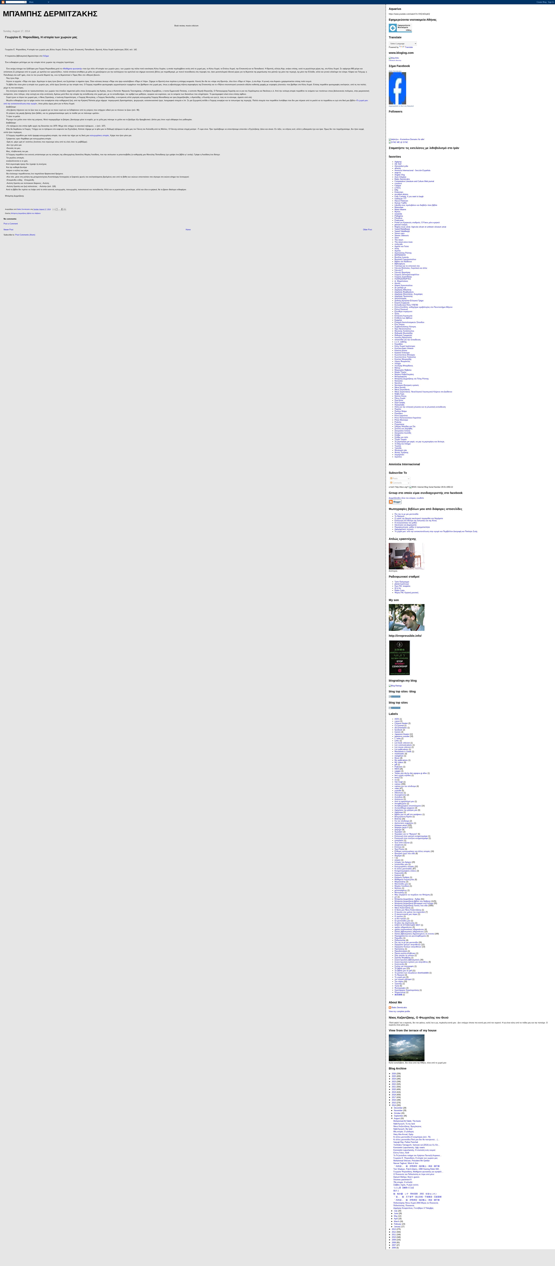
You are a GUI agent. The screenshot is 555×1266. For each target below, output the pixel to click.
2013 (394, 1229)
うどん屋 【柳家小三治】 (404, 1188)
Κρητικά (398, 875)
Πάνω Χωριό (400, 398)
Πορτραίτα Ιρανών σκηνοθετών (408, 944)
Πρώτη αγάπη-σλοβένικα (405, 953)
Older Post (367, 229)
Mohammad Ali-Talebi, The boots (407, 1121)
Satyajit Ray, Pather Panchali (405, 1142)
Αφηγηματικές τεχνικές (404, 529)
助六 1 (396, 1191)
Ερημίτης (398, 320)
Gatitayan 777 (400, 199)
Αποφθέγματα (400, 803)
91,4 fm (398, 588)
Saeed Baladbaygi (402, 229)
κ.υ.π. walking (400, 342)
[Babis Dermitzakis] (397, 104)
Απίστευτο (399, 799)
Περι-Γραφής (400, 402)
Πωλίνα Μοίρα (401, 411)
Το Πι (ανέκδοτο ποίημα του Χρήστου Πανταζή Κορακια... (417, 1155)
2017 (394, 1097)
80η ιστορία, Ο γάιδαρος (403, 1131)
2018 (394, 1095)
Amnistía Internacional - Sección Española (412, 170)
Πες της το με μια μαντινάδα (406, 942)
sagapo (398, 771)
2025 (394, 1076)
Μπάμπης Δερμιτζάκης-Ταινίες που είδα (411, 905)
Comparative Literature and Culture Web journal (414, 181)
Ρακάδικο (399, 413)
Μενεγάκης (399, 892)
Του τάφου (399, 981)
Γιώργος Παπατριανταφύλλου (407, 274)
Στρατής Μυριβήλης (403, 958)
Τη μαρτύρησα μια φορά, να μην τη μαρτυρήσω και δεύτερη (419, 442)
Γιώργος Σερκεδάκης (403, 277)
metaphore (399, 756)
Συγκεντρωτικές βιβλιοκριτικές (407, 960)
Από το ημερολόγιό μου (404, 801)
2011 (394, 1234)
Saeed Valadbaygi (402, 231)
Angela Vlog (400, 175)
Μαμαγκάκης (400, 882)
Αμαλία (398, 251)
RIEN (397, 769)
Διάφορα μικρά (401, 825)
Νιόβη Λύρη (399, 394)
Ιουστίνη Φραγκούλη (403, 337)
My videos (399, 762)
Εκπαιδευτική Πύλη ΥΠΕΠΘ (406, 305)
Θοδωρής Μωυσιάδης (404, 333)
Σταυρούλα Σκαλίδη (403, 433)
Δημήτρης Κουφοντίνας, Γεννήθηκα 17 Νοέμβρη (413, 1208)
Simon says (400, 233)
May (396, 1216)
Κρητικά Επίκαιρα (402, 353)
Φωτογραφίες (400, 988)
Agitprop (398, 162)
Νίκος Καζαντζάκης (403, 908)
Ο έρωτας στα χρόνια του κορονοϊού (410, 912)
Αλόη (397, 248)
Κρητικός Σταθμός (402, 877)
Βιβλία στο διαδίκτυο (403, 261)
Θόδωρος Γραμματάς (403, 335)
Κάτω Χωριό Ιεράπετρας (405, 346)
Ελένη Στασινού (401, 309)
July (396, 1211)
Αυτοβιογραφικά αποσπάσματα (408, 806)
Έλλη (397, 314)
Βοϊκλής (398, 819)
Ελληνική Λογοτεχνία (403, 316)
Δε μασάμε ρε (400, 287)
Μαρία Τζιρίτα (400, 372)
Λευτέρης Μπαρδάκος (404, 366)
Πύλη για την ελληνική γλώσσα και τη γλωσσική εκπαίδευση (420, 407)
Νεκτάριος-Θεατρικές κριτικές (407, 385)
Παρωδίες (399, 938)
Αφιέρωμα (399, 812)
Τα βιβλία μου (400, 968)
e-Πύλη (397, 188)
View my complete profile (399, 1011)
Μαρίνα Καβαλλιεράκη (404, 374)
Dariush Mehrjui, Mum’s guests (406, 1177)
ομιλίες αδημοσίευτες (403, 927)
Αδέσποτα (399, 793)
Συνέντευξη (399, 964)
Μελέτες (398, 888)
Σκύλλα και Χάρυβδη (403, 428)
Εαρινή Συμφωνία (402, 303)
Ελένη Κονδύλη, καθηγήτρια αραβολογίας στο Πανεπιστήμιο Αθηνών (424, 307)
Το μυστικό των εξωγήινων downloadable (412, 973)
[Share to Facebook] (62, 209)
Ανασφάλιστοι (400, 795)
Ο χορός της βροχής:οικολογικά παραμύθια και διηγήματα (419, 518)
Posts (395, 478)
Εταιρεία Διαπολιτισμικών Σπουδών (409, 322)
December (398, 1108)
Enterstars (399, 192)
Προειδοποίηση (401, 951)
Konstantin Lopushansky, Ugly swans (409, 1147)
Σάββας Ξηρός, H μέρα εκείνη (405, 1185)
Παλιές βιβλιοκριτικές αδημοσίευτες (409, 931)
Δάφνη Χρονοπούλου (403, 285)
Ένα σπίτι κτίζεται (402, 843)
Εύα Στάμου (400, 324)
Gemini (397, 732)
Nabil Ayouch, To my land (404, 1124)
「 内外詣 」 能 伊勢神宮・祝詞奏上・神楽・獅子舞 (416, 1166)
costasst (398, 183)
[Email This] (53, 209)
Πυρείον (398, 409)
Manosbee (399, 207)
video (397, 788)
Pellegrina (399, 216)
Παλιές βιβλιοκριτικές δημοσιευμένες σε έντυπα (414, 934)
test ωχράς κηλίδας (403, 775)
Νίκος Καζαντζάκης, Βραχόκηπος (407, 1126)
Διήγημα (398, 830)
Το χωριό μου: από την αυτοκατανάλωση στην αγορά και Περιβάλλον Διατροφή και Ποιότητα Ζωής (436, 531)
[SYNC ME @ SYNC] (398, 142)
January (397, 1227)
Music (397, 758)
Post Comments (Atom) (25, 235)
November (398, 1110)
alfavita (398, 168)
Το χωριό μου (400, 977)
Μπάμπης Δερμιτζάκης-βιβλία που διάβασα (25, 213)
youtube (398, 790)
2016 (394, 1100)
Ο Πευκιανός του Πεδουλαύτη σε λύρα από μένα (413, 1174)
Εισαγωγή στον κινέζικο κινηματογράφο (411, 838)
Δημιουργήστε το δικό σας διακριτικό (401, 106)
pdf (396, 764)
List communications (403, 745)
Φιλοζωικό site (401, 450)
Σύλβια (397, 435)
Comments (397, 483)
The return (399, 240)
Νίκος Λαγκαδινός (402, 389)
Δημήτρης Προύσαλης (404, 296)
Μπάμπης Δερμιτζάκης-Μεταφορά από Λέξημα (414, 903)
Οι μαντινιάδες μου (402, 921)
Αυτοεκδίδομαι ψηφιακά (404, 808)
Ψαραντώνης (400, 992)
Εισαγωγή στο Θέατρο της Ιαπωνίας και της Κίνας (416, 520)
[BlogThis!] (56, 209)
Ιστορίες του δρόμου (403, 862)
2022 (394, 1084)
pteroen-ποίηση (401, 225)
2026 (394, 1073)
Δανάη (397, 283)
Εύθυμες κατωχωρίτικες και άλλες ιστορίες (412, 851)
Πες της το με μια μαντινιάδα (406, 514)
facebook (398, 730)
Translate (409, 47)
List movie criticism (403, 747)
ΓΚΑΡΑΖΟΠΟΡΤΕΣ (403, 279)
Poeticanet (399, 220)
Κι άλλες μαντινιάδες (403, 869)
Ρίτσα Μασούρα (401, 420)
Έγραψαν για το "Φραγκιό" (406, 834)
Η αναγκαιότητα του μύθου (406, 523)
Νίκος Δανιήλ (400, 387)
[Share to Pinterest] (64, 209)
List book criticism (402, 743)
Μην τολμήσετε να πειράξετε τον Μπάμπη (412, 895)
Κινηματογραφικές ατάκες (405, 871)
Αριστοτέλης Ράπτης (403, 253)
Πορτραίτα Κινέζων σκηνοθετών (408, 947)
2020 (394, 1089)
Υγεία (397, 986)
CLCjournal (399, 725)
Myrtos (397, 212)
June (396, 1213)
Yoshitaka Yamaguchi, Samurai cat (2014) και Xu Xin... (416, 1145)
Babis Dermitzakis (395, 71)
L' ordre (398, 738)
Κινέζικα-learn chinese (404, 348)
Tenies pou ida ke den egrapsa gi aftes (411, 773)
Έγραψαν (399, 832)
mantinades (399, 754)
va (396, 780)
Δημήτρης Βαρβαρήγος (404, 292)
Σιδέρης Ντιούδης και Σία (405, 426)
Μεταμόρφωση (401, 376)
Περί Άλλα (399, 400)
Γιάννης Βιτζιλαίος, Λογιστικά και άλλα (411, 268)
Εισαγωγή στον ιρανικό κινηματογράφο (411, 836)
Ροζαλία (398, 422)
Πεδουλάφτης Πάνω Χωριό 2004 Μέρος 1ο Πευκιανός (415, 1203)
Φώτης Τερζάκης (401, 452)
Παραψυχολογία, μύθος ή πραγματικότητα (412, 527)
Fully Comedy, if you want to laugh (409, 196)
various (398, 784)
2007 (394, 1245)
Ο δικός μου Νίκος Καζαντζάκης (408, 910)
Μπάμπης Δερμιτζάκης (50, 14)
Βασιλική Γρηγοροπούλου (405, 259)
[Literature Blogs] (394, 58)
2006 (394, 1248)
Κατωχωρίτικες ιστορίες (404, 866)
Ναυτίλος (398, 383)
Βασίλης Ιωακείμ (402, 257)
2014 (394, 1105)
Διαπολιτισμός (400, 298)
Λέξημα (46, 56)
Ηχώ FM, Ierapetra (402, 586)
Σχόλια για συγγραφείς (404, 966)
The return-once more (403, 242)
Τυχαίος (398, 446)
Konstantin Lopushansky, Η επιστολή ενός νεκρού (414, 1150)
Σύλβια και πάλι (401, 437)
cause (397, 721)
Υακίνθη (398, 448)
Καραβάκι (399, 344)
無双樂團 (398, 995)
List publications (401, 749)
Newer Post (8, 229)
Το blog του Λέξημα (403, 444)
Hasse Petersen (401, 201)
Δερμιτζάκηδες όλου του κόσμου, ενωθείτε (406, 498)
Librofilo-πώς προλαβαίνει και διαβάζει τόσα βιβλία (416, 205)
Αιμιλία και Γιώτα (402, 246)
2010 (394, 1237)
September (399, 1116)
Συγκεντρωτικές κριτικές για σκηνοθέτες (411, 962)
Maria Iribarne (400, 209)
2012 (394, 1232)
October (397, 1113)
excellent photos (401, 194)
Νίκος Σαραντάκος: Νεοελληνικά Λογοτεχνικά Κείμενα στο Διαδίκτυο (423, 392)
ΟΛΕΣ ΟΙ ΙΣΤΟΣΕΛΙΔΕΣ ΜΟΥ (407, 925)
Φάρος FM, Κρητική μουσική (406, 592)
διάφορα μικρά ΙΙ (401, 827)
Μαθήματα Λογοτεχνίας (404, 879)
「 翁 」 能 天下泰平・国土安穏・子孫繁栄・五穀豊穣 (417, 1197)
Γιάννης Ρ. (399, 270)
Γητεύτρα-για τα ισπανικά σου (407, 266)
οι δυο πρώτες (400, 918)
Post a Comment (11, 224)
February (398, 1224)
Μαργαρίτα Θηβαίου (403, 370)
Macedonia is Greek (403, 751)
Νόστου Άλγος (400, 396)
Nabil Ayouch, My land (402, 1129)
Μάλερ (397, 368)
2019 (394, 1092)
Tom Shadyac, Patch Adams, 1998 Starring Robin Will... (416, 1169)
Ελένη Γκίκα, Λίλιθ (401, 1153)
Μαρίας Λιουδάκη (402, 886)
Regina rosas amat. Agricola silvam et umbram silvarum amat (420, 227)
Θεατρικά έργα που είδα (405, 853)
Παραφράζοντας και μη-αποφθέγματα (410, 936)
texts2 (397, 777)
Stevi (397, 238)
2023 (394, 1081)
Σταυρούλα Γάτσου (402, 431)
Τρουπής (398, 984)
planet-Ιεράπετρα (402, 584)
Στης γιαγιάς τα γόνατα (404, 955)
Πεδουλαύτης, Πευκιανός (403, 1205)
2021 (394, 1087)
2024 (394, 1079)
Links (397, 741)
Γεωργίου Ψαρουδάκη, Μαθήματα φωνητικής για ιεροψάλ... (418, 1172)
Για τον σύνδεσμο (402, 821)
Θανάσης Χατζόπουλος (404, 331)
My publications (401, 760)
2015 (394, 1103)
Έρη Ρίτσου (399, 849)
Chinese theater (401, 723)
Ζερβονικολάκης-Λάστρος (405, 327)
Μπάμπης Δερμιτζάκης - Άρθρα (407, 899)
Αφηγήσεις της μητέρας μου (406, 810)
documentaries (401, 728)
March (397, 1221)
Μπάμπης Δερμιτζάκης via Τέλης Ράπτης (412, 379)
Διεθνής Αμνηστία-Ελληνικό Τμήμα (409, 301)
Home (188, 229)
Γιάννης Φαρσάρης (402, 272)
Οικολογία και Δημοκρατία (406, 525)
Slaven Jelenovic (402, 235)
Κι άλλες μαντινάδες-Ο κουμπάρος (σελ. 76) (411, 1137)
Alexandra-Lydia (401, 166)
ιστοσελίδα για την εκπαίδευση (407, 340)
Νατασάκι (399, 381)
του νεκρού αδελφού (403, 979)
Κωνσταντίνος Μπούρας (405, 355)
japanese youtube (402, 736)
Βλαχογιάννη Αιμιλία (403, 817)
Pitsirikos (398, 218)
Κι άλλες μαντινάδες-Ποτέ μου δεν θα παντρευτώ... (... (416, 1139)
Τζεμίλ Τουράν (401, 439)
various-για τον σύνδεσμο (405, 786)
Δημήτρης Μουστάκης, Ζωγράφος (409, 294)
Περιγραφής (399, 405)
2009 (394, 1240)
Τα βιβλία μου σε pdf (403, 971)
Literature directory (395, 60)
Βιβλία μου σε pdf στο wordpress (408, 814)
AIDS (397, 719)
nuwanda (398, 214)
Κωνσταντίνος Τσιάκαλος (405, 357)
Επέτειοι (398, 847)
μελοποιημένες (401, 890)
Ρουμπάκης (399, 424)
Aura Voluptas (400, 177)
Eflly (396, 190)
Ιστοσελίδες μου (401, 864)
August (397, 1118)
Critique (398, 186)
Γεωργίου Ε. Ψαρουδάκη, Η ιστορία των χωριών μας (415, 1158)
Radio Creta (399, 590)
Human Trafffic (401, 203)
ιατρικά (397, 860)
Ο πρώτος (399, 916)
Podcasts (399, 767)
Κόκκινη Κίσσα (401, 350)
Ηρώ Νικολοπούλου (403, 329)
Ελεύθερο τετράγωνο (403, 311)
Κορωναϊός (399, 873)
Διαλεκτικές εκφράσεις (404, 823)
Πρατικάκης (399, 949)
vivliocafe (399, 244)
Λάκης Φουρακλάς (402, 361)
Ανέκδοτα (399, 797)
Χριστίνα (398, 457)
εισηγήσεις (399, 840)
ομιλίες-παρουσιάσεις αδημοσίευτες (409, 929)
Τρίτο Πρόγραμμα (402, 582)
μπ (396, 897)
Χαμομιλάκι (399, 455)
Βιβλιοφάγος (400, 264)
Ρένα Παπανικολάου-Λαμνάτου (408, 418)
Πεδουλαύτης (400, 940)
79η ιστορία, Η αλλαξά (402, 1182)
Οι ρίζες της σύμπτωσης (405, 923)
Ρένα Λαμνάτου (401, 415)
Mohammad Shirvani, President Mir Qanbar (411, 1161)
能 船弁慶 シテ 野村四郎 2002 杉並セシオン (415, 1194)
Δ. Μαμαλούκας (401, 281)
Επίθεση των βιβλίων (403, 318)
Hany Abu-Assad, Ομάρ (403, 1134)
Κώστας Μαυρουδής (403, 359)
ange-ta (398, 173)
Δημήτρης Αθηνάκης (403, 290)
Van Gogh (399, 782)
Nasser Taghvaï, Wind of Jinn (405, 1163)
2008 (394, 1242)
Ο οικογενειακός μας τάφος (406, 914)
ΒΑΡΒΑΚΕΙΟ (400, 255)
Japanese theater (402, 734)
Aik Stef (398, 164)
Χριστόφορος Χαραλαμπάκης (407, 990)
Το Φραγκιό (399, 516)
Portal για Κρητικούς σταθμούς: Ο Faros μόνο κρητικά (417, 222)
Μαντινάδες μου (401, 884)
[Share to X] (59, 209)
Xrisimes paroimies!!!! (402, 1180)
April (396, 1219)
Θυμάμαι (398, 856)
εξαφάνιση (399, 845)
